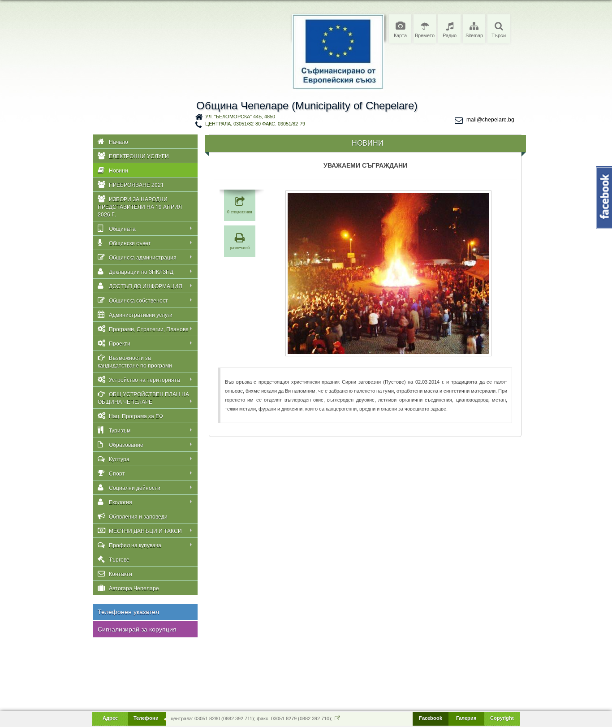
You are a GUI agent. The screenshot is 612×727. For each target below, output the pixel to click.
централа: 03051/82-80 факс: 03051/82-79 (255, 123)
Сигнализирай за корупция (137, 629)
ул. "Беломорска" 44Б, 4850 (240, 116)
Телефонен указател (128, 611)
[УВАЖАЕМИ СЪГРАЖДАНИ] (388, 273)
